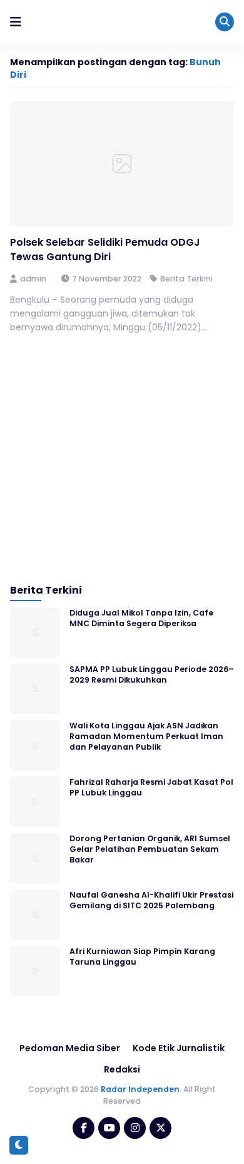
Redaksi (122, 1069)
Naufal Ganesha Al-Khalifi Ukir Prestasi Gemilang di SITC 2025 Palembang (151, 900)
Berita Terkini (186, 278)
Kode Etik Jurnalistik (179, 1048)
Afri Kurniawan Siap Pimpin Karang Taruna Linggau (142, 956)
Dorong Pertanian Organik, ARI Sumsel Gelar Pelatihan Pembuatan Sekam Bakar (149, 849)
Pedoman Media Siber (69, 1048)
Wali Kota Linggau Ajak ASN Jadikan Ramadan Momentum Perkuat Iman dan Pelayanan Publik (146, 736)
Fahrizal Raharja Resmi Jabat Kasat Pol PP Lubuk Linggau (151, 787)
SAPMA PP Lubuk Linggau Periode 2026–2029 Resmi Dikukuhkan (151, 674)
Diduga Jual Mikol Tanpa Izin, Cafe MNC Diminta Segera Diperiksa (141, 618)
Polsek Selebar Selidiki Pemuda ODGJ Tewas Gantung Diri (105, 249)
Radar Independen (140, 1089)
